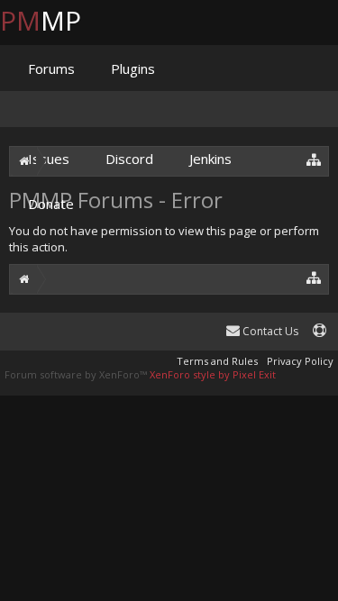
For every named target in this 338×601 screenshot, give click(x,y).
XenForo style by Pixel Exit (213, 374)
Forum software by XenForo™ (77, 374)
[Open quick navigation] (314, 277)
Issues (48, 159)
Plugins (133, 68)
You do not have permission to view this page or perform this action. (164, 239)
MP (55, 20)
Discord (129, 159)
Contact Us (269, 331)
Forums (51, 68)
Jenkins (210, 159)
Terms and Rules (217, 361)
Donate (51, 204)
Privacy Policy (300, 361)
